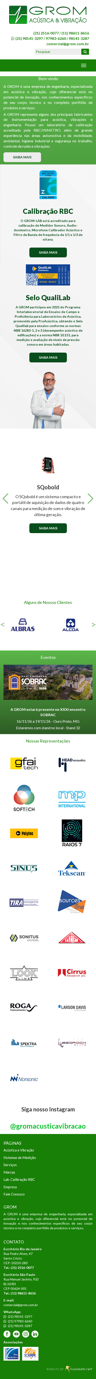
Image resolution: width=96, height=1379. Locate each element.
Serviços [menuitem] (10, 1165)
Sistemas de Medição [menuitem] (19, 1157)
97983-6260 (56, 38)
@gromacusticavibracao (48, 1126)
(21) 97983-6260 (19, 1321)
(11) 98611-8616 (75, 33)
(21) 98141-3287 (19, 1326)
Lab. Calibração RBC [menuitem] (19, 1179)
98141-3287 (79, 38)
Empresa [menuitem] (10, 1187)
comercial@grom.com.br (67, 43)
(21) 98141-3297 (29, 38)
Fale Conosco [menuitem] (14, 1194)
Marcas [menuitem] (9, 1172)
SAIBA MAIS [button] (22, 157)
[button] (5, 499)
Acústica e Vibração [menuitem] (18, 1150)
